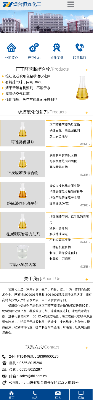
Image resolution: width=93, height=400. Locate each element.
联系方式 (34, 347)
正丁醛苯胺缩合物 (33, 69)
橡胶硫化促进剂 (33, 112)
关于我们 (32, 278)
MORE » (85, 144)
